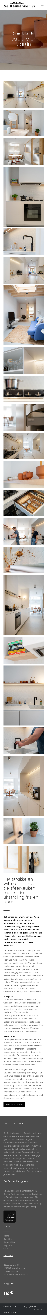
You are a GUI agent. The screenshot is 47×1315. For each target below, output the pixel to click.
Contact (6, 1248)
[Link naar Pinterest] (42, 1309)
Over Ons (7, 1239)
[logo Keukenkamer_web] (19, 5)
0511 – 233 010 (12, 1271)
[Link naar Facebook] (34, 1309)
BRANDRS (33, 1307)
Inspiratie (7, 1245)
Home (6, 1235)
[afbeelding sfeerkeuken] (24, 95)
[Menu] (42, 5)
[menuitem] (42, 5)
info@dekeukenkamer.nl (16, 1274)
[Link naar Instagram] (38, 1309)
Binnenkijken (9, 1242)
